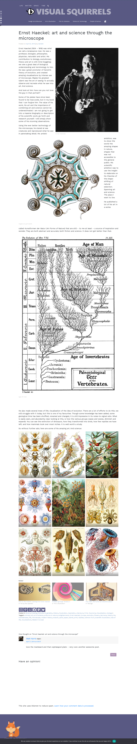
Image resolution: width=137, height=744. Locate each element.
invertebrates (23, 617)
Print (86, 613)
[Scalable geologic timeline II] (68, 592)
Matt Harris (31, 639)
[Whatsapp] (30, 610)
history (110, 615)
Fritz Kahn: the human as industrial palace (99, 601)
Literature (80, 613)
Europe (83, 615)
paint (61, 617)
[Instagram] (21, 610)
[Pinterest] (25, 610)
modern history (46, 617)
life (21, 6)
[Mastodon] (39, 610)
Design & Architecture (35, 21)
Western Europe (38, 620)
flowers (97, 615)
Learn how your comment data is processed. (74, 706)
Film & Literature (64, 21)
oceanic (56, 617)
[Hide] (0, 25)
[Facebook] (34, 610)
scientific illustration (102, 617)
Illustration (63, 613)
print (76, 617)
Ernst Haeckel (75, 615)
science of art (89, 617)
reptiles (81, 617)
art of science (38, 615)
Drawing (34, 613)
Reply (113, 655)
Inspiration (71, 613)
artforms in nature (51, 615)
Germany (103, 615)
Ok (114, 741)
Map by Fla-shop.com (87, 48)
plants (71, 617)
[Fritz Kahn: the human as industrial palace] (101, 592)
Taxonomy (92, 613)
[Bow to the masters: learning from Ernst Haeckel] (34, 592)
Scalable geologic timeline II (61, 601)
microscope (36, 617)
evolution (90, 615)
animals (27, 615)
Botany (28, 613)
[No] (135, 741)
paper (66, 617)
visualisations (26, 620)
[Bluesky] (43, 610)
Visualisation (101, 613)
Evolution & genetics (45, 613)
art (32, 615)
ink (114, 615)
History (55, 613)
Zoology (109, 613)
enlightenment (63, 615)
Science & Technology (80, 21)
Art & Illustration (50, 21)
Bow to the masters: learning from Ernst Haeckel (34, 601)
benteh (40, 44)
